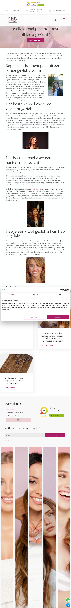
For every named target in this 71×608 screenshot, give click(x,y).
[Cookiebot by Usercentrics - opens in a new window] (61, 290)
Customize (34, 317)
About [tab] (59, 294)
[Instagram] (7, 440)
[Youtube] (8, 440)
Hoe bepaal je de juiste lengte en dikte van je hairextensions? (14, 381)
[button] (55, 20)
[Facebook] (5, 440)
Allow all (58, 317)
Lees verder (47, 345)
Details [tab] (35, 294)
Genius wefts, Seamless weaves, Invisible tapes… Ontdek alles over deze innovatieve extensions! (52, 337)
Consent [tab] (12, 294)
